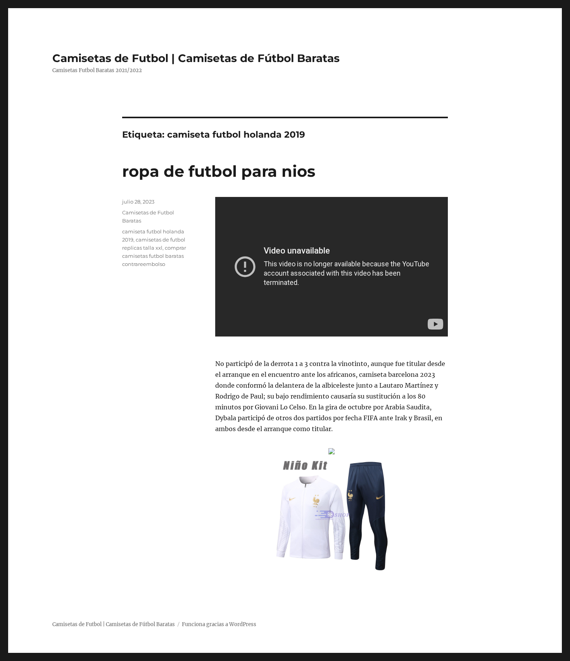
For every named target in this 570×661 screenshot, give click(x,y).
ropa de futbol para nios (218, 171)
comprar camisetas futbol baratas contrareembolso (154, 256)
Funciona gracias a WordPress (219, 624)
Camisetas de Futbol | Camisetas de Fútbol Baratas (196, 58)
